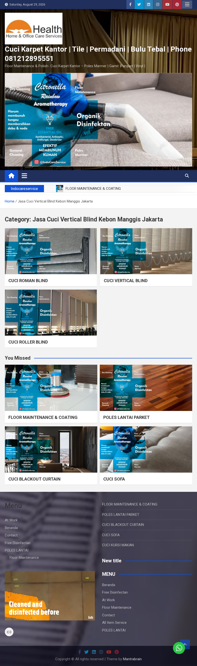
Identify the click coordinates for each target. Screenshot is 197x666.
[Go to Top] (185, 644)
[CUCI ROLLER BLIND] (51, 313)
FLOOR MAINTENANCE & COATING (43, 417)
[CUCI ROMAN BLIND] (51, 251)
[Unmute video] (50, 595)
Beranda (11, 528)
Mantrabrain (132, 659)
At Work (11, 520)
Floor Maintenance (24, 557)
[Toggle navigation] (24, 175)
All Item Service (114, 622)
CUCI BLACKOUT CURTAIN (34, 479)
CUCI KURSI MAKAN (118, 545)
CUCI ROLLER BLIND (28, 342)
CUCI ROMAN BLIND (28, 280)
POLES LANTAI (16, 550)
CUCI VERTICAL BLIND (126, 280)
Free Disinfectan (18, 543)
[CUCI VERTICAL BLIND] (146, 251)
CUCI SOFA (114, 479)
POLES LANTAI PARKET (126, 417)
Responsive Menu (187, 4)
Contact (11, 535)
